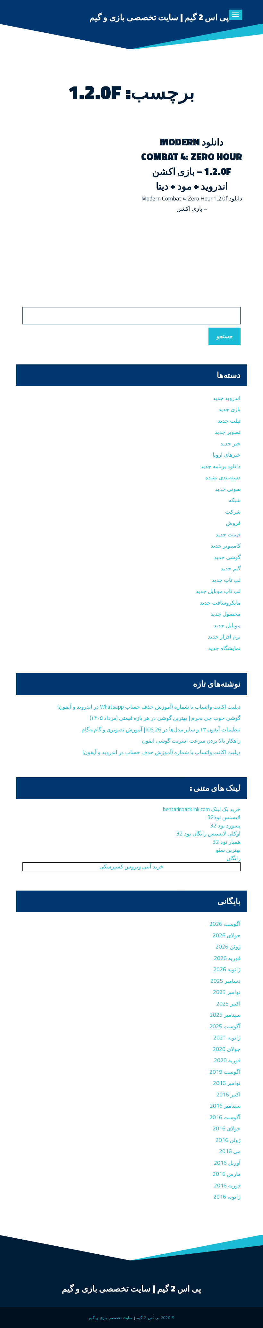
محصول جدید (225, 614)
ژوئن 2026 (228, 946)
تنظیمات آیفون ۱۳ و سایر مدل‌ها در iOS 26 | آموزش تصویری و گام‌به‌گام (161, 729)
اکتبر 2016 (228, 1094)
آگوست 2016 (225, 1117)
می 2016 (230, 1151)
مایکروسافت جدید (220, 603)
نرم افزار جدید (224, 636)
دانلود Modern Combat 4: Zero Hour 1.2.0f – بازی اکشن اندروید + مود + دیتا (191, 163)
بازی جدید (229, 409)
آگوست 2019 (225, 1072)
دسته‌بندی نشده (223, 477)
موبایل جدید (227, 625)
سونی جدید (228, 489)
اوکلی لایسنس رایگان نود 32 (208, 833)
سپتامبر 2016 (225, 1106)
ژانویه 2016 (227, 1197)
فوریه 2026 (227, 958)
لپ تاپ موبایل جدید (218, 591)
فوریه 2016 (227, 1185)
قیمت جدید (228, 534)
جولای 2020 (227, 1049)
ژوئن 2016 (228, 1140)
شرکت (233, 512)
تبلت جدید (229, 421)
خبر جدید (230, 443)
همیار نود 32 (227, 842)
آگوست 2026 (225, 924)
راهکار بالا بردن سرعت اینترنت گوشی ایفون (191, 741)
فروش (233, 523)
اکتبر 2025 (228, 1003)
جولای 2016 (227, 1128)
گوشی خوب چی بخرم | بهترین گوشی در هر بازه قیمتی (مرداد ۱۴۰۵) (165, 718)
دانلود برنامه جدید (220, 466)
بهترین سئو (228, 850)
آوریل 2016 (227, 1163)
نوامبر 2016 (227, 1083)
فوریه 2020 (227, 1060)
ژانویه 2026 (227, 969)
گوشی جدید (227, 557)
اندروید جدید (227, 398)
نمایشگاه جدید (224, 648)
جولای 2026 (227, 935)
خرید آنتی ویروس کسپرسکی (131, 866)
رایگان (233, 858)
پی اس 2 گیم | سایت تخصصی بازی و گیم (159, 17)
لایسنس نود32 (224, 817)
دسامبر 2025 (225, 981)
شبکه (235, 500)
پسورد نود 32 (225, 825)
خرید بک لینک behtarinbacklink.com (202, 809)
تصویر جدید (228, 432)
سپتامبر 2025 (225, 1015)
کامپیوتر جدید (226, 546)
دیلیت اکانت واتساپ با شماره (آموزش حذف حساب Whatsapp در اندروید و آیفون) (149, 707)
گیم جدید (231, 568)
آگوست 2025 (225, 1026)
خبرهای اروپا (227, 455)
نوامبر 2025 (227, 992)
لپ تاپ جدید (226, 580)
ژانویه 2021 (227, 1037)
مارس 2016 (227, 1174)
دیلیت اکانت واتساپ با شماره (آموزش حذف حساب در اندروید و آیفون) (161, 752)
